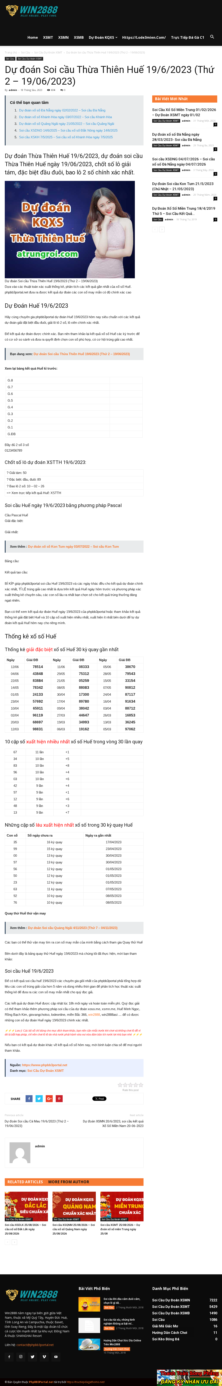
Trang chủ (11, 52)
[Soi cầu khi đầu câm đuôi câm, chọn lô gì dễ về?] (89, 1304)
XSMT (48, 37)
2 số (18, 445)
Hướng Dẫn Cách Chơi (117, 1349)
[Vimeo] (44, 1357)
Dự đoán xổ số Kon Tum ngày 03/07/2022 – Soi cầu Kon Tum (73, 546)
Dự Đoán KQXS (101, 37)
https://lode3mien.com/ (144, 37)
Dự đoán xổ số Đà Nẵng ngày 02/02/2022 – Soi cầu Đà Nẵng (62, 110)
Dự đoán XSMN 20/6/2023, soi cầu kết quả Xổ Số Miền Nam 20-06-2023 (113, 1123)
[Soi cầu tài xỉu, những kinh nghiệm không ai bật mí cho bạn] (89, 1325)
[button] (212, 37)
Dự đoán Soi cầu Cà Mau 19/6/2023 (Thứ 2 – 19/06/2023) (37, 1123)
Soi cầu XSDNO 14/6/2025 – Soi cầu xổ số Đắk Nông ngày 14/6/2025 (68, 130)
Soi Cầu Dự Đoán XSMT (48, 52)
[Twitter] (32, 1357)
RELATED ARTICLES (25, 1181)
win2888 (94, 1014)
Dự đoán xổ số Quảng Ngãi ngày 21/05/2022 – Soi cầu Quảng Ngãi (66, 124)
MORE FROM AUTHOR (68, 1181)
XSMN (63, 37)
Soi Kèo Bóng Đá (165, 1339)
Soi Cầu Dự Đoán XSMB (171, 1313)
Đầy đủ (10, 445)
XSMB (79, 37)
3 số (25, 445)
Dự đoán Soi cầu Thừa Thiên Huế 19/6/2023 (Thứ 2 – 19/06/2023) (82, 354)
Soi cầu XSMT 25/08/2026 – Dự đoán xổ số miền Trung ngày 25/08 (120, 1229)
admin (13, 90)
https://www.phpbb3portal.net (44, 1065)
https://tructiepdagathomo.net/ (86, 1382)
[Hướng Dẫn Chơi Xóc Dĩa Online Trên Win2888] (89, 1344)
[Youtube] (56, 1357)
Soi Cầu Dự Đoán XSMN (171, 1300)
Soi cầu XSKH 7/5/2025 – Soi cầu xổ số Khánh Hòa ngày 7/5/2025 (66, 137)
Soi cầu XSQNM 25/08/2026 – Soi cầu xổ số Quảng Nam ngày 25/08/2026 (73, 1229)
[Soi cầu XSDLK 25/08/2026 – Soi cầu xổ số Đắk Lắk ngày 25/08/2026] (26, 1206)
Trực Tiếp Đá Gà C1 (187, 37)
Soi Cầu (25, 52)
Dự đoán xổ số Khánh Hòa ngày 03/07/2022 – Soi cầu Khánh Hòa (65, 117)
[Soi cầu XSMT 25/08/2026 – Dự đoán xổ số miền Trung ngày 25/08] (122, 1206)
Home (33, 37)
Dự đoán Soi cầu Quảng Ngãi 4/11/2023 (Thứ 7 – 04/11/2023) (73, 928)
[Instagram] (20, 1357)
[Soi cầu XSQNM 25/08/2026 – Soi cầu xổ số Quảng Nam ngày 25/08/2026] (74, 1206)
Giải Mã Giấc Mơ (165, 1326)
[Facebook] (9, 1357)
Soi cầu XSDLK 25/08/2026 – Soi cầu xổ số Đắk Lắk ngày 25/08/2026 (25, 1229)
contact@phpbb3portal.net (35, 1345)
